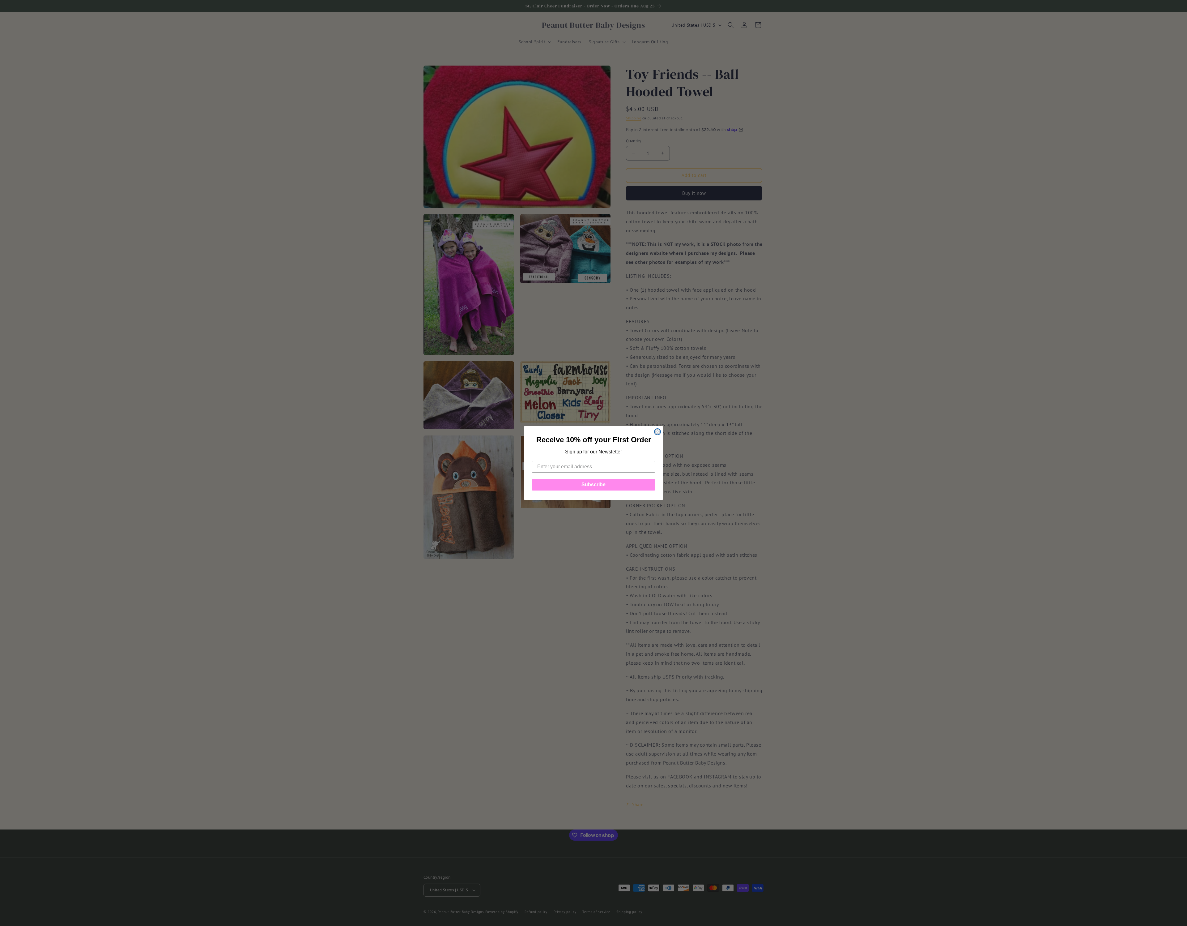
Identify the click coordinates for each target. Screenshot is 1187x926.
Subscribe (593, 484)
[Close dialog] (657, 432)
